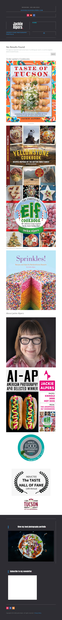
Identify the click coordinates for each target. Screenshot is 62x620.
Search (53, 54)
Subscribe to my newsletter (21, 571)
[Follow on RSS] (13, 608)
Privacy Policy (38, 613)
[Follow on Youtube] (31, 15)
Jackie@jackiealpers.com (32, 10)
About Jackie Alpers (15, 313)
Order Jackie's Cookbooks (18, 59)
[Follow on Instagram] (28, 15)
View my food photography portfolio (32, 526)
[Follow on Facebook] (34, 15)
